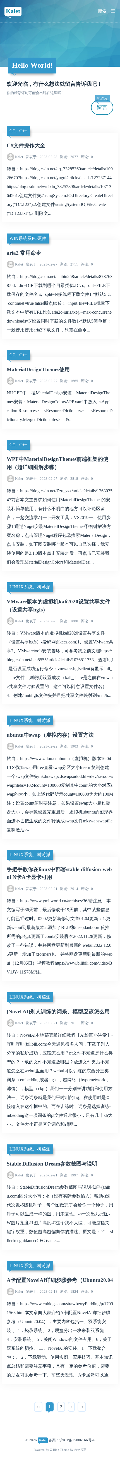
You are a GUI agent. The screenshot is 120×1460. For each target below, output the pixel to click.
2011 (69, 1023)
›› (81, 1406)
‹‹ (38, 1406)
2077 (69, 157)
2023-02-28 (41, 157)
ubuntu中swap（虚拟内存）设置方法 (50, 735)
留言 (102, 105)
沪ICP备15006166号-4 (77, 1440)
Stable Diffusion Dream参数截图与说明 (52, 1164)
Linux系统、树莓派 (30, 586)
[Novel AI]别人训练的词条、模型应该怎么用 (58, 1011)
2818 (69, 478)
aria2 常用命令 (24, 253)
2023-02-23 (41, 621)
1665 (69, 381)
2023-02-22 (41, 746)
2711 (69, 264)
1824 (69, 1291)
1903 (69, 746)
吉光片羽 (80, 1449)
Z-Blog (54, 1449)
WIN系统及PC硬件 (27, 238)
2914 (69, 889)
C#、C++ (18, 130)
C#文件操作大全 (26, 145)
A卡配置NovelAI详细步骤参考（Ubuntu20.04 (60, 1280)
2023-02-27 (41, 264)
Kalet (13, 11)
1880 (69, 621)
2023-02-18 (41, 1291)
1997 (69, 1175)
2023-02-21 (41, 889)
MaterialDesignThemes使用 (38, 369)
